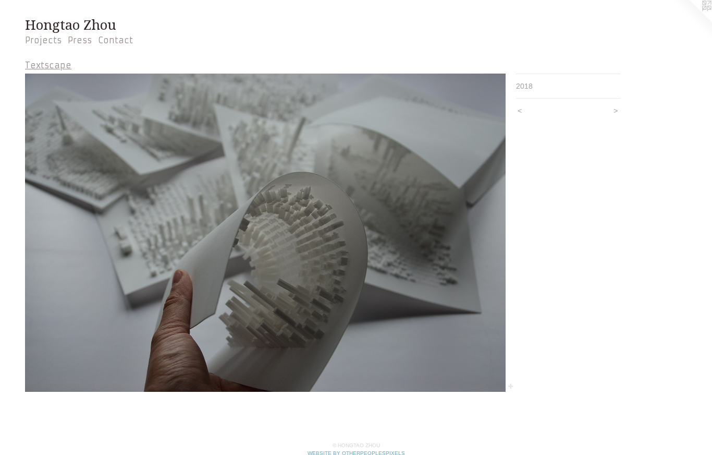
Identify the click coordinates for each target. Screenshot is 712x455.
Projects (43, 40)
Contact (115, 40)
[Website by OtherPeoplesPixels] (691, 21)
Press (80, 40)
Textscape (48, 65)
